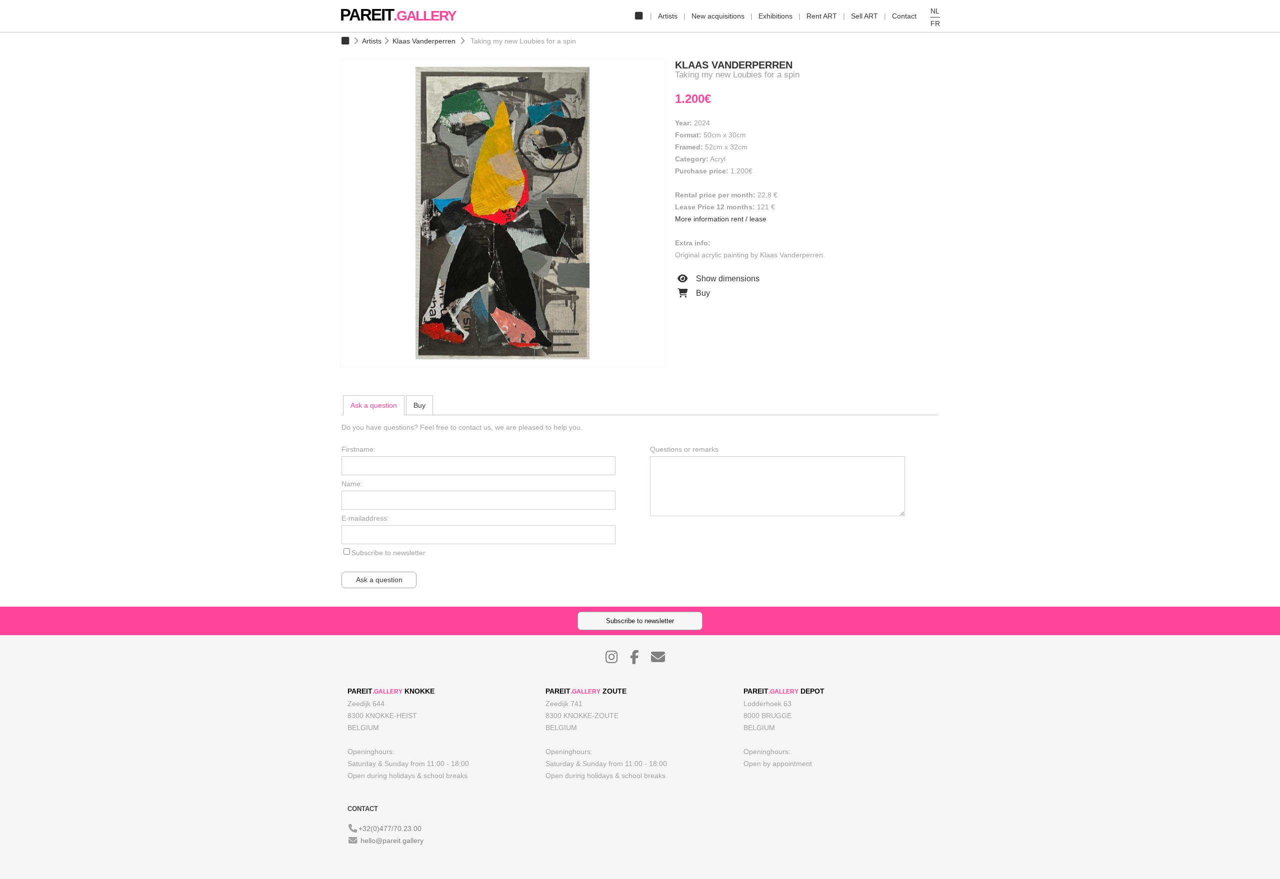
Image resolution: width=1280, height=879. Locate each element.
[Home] (638, 16)
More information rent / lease (720, 219)
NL (935, 11)
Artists (668, 16)
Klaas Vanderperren (424, 41)
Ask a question (373, 405)
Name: (352, 484)
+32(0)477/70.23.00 (390, 829)
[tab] (373, 405)
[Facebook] (639, 660)
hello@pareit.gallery (392, 841)
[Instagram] (617, 660)
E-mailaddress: (365, 518)
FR (935, 23)
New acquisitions (718, 16)
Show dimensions (727, 278)
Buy (702, 293)
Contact (904, 16)
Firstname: (359, 449)
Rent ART (821, 16)
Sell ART (864, 16)
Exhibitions (775, 16)
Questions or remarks (684, 449)
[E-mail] (663, 660)
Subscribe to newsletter (389, 553)
